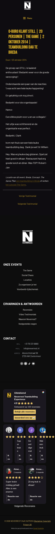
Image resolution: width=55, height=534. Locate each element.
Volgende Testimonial (28, 203)
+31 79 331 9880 (31, 343)
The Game (27, 270)
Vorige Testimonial (27, 195)
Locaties (28, 280)
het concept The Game (16, 184)
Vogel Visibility (38, 528)
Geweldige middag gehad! (30, 446)
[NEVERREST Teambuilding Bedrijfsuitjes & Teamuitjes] (27, 5)
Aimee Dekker (17, 469)
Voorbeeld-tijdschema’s (27, 289)
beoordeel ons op (23, 418)
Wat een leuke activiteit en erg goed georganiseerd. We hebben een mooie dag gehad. (41, 446)
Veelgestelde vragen (27, 324)
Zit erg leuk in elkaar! (34, 483)
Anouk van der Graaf (40, 469)
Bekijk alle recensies (25, 411)
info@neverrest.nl (31, 348)
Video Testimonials (27, 314)
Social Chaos (27, 275)
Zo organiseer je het (28, 284)
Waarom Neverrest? (27, 319)
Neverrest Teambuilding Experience (26, 397)
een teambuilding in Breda (28, 181)
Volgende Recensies (24, 506)
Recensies (27, 309)
